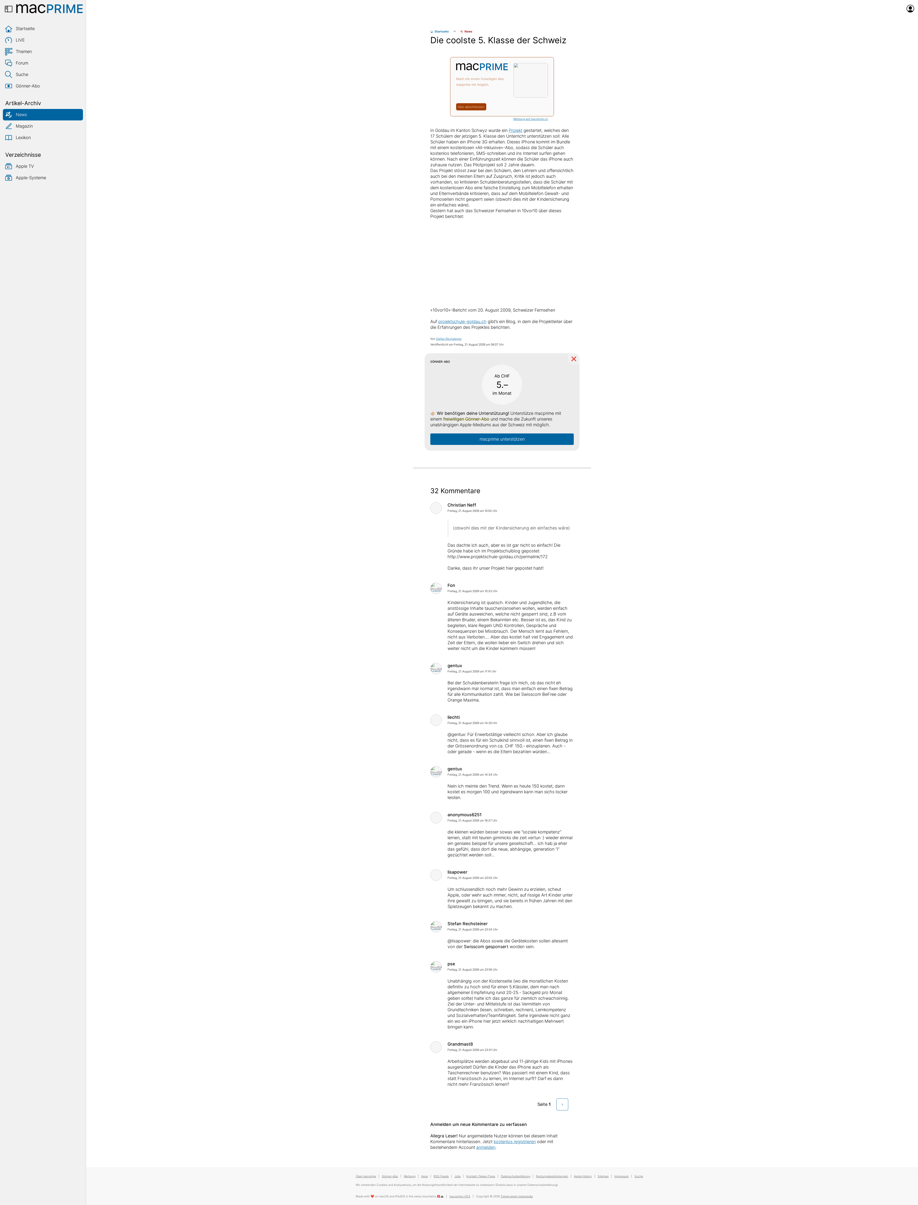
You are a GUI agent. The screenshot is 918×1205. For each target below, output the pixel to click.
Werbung (409, 1176)
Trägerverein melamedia (517, 1196)
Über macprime (366, 1176)
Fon (451, 585)
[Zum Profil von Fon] (436, 588)
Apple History (583, 1176)
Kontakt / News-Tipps (480, 1176)
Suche (22, 74)
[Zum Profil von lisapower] (436, 875)
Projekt (515, 130)
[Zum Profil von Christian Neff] (436, 508)
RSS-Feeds (441, 1176)
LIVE (20, 40)
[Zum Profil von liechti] (436, 720)
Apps (424, 1176)
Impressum (621, 1176)
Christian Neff (462, 505)
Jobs (457, 1176)
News (21, 114)
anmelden (485, 1147)
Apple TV (25, 166)
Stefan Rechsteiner (449, 338)
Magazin (24, 126)
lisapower (457, 872)
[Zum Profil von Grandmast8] (436, 1047)
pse (451, 963)
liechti (454, 717)
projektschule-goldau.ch (462, 321)
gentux (455, 665)
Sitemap (603, 1176)
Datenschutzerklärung (515, 1176)
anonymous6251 (465, 814)
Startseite (25, 28)
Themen (24, 51)
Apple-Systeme (31, 177)
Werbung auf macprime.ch (530, 119)
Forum (22, 62)
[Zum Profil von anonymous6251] (436, 817)
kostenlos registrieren (515, 1141)
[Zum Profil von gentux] (436, 668)
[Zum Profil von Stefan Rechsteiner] (436, 926)
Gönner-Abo (28, 85)
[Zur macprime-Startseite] (49, 8)
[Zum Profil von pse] (436, 967)
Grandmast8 (460, 1044)
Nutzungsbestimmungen (552, 1176)
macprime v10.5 (459, 1196)
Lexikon (23, 137)
